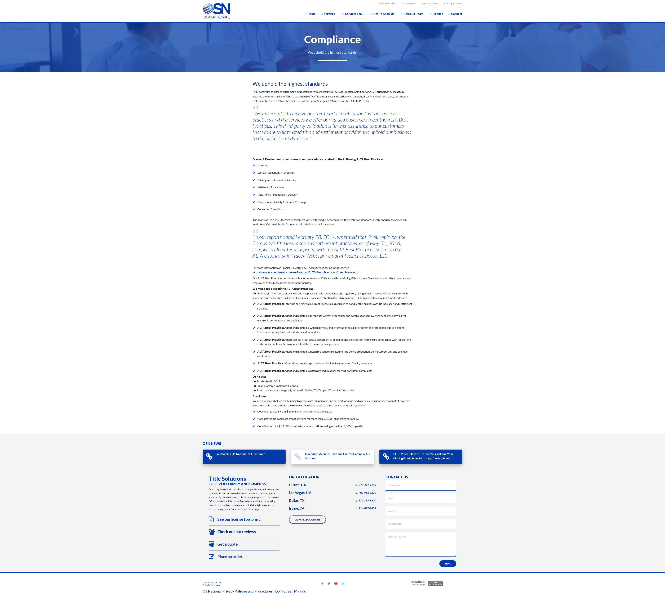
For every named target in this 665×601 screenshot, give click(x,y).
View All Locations (307, 519)
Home (312, 13)
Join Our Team (413, 13)
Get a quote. (228, 544)
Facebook (322, 583)
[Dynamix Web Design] (454, 584)
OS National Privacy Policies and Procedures (238, 591)
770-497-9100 (367, 484)
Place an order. (230, 556)
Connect (456, 13)
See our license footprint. (239, 519)
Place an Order (430, 3)
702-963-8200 (367, 492)
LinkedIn (342, 583)
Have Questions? (453, 3)
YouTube (335, 583)
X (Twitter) (329, 583)
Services (329, 13)
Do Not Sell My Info (290, 591)
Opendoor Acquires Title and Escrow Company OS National (337, 456)
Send (448, 563)
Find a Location (387, 3)
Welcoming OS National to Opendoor (240, 453)
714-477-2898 (367, 508)
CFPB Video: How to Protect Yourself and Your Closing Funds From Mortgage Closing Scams (423, 456)
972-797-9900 (367, 500)
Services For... (354, 13)
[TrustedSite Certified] (418, 583)
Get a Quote (408, 3)
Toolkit (438, 13)
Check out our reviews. (237, 531)
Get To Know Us (383, 13)
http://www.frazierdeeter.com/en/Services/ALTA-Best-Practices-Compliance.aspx (305, 272)
